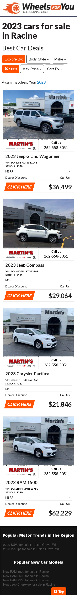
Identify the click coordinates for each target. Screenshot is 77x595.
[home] (38, 8)
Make (59, 59)
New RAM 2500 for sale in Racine (26, 580)
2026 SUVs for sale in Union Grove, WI (29, 544)
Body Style (38, 59)
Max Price (31, 68)
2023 (12, 68)
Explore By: (13, 59)
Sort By (53, 68)
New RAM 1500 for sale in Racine (26, 571)
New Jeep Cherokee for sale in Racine (29, 584)
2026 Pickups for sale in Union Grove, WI (31, 549)
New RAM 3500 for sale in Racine (26, 576)
